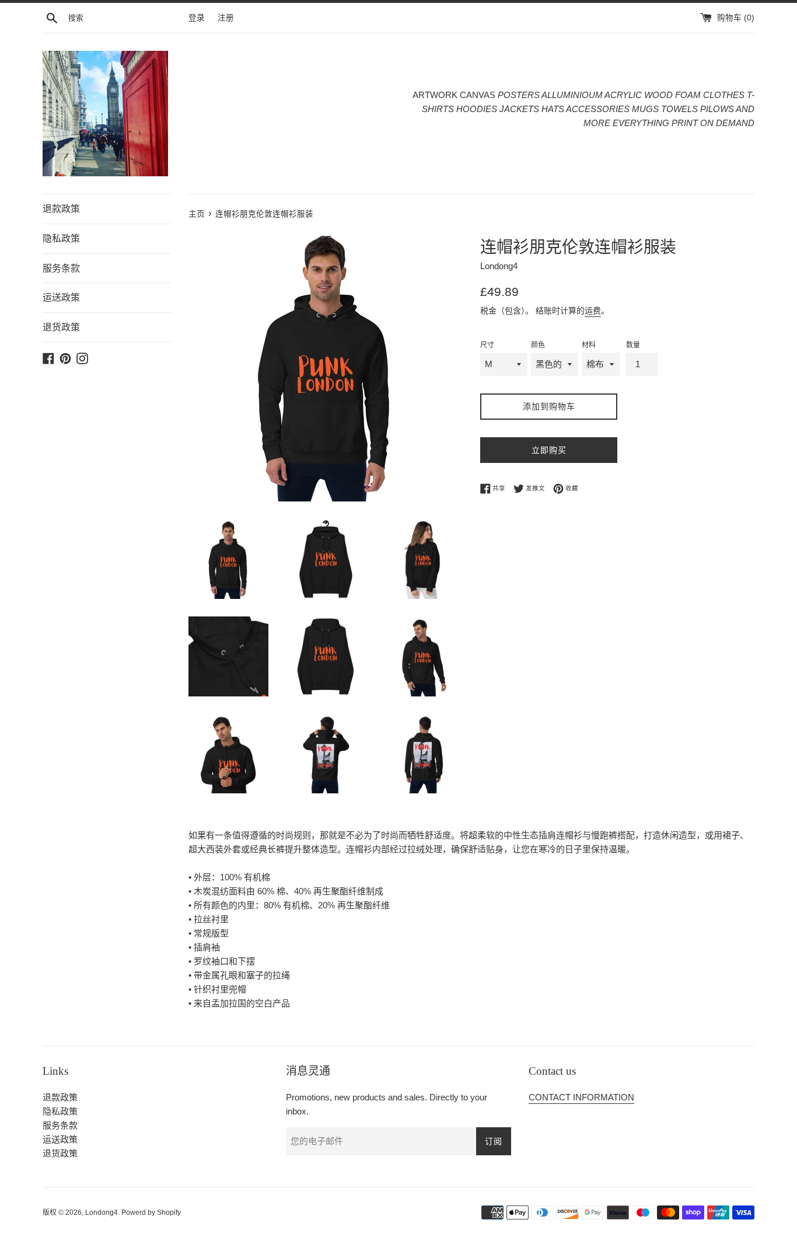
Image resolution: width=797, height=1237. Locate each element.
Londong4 (101, 1212)
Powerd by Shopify (151, 1212)
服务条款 (61, 268)
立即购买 (549, 450)
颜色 (538, 345)
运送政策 (61, 297)
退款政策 (61, 209)
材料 (589, 345)
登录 (196, 17)
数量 (633, 345)
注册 (226, 17)
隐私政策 (61, 238)
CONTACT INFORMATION (581, 1097)
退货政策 (61, 327)
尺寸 (487, 345)
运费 (593, 310)
